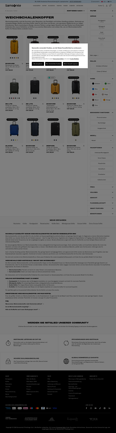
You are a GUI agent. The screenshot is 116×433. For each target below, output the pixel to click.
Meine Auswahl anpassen (71, 63)
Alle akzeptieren (38, 63)
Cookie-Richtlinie (74, 58)
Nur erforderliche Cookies (53, 63)
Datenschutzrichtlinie (58, 58)
